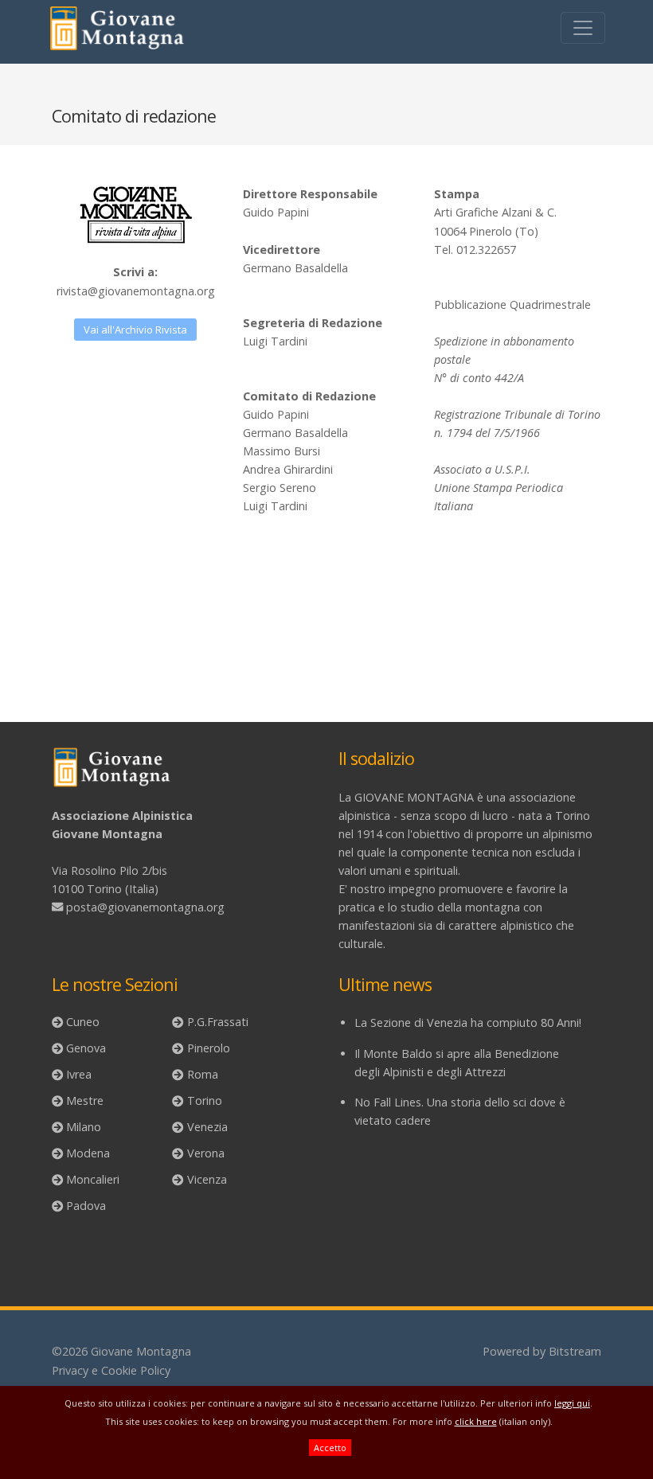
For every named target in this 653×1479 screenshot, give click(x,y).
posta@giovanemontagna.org (145, 907)
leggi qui (572, 1403)
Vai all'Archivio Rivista (135, 329)
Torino (204, 1100)
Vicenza (207, 1179)
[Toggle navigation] (583, 28)
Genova (86, 1048)
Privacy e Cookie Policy (111, 1370)
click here (476, 1421)
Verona (206, 1153)
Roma (202, 1074)
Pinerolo (208, 1048)
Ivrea (79, 1074)
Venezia (207, 1126)
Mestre (85, 1100)
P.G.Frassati (217, 1021)
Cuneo (83, 1021)
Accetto (330, 1448)
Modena (88, 1153)
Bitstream (575, 1351)
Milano (83, 1126)
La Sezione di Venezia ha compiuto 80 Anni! (467, 1022)
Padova (86, 1205)
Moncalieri (92, 1179)
